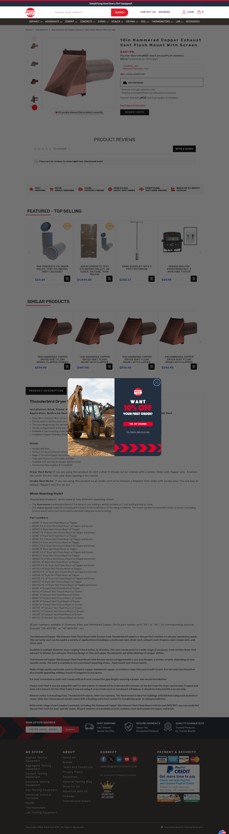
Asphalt (34, 21)
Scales (115, 21)
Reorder (164, 12)
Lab (178, 21)
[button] (138, 424)
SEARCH (119, 12)
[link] (138, 432)
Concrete (86, 21)
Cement (69, 21)
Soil (143, 21)
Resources (193, 21)
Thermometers (161, 21)
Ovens (102, 21)
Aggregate (52, 21)
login (190, 12)
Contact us (148, 12)
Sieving (130, 21)
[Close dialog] (157, 382)
